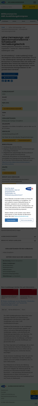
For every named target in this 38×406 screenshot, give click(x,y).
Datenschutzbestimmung (21, 216)
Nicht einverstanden (26, 220)
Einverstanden (11, 220)
